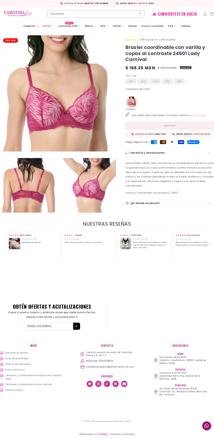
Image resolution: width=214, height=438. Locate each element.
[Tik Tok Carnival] (107, 384)
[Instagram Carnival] (98, 384)
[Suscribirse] (76, 326)
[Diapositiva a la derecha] (210, 244)
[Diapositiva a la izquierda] (4, 244)
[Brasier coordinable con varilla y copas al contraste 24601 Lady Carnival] (131, 101)
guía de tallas (198, 115)
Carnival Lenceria (99, 421)
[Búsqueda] (141, 13)
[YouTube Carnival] (124, 384)
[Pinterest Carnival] (115, 384)
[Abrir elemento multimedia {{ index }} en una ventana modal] (14, 243)
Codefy (103, 434)
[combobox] (96, 13)
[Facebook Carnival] (90, 384)
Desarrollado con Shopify (119, 421)
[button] (169, 153)
